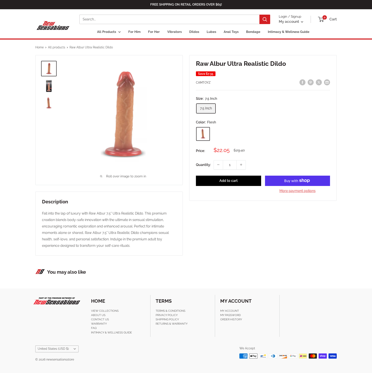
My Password (230, 315)
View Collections (105, 310)
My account (289, 21)
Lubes (211, 32)
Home (39, 47)
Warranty (99, 323)
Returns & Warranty (172, 323)
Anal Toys (231, 32)
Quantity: (203, 165)
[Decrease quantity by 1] (218, 164)
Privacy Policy (167, 315)
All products (56, 47)
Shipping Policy (167, 319)
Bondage (253, 32)
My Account (229, 310)
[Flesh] (203, 134)
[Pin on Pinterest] (311, 82)
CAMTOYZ (203, 82)
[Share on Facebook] (302, 82)
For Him (134, 32)
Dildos (194, 32)
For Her (154, 32)
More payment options (297, 191)
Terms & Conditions (170, 310)
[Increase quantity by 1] (241, 164)
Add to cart (228, 180)
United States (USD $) (53, 348)
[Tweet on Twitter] (319, 82)
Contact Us (100, 319)
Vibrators (174, 32)
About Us (98, 315)
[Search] (264, 19)
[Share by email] (327, 82)
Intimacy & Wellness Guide (288, 32)
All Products (106, 32)
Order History (231, 319)
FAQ (94, 328)
